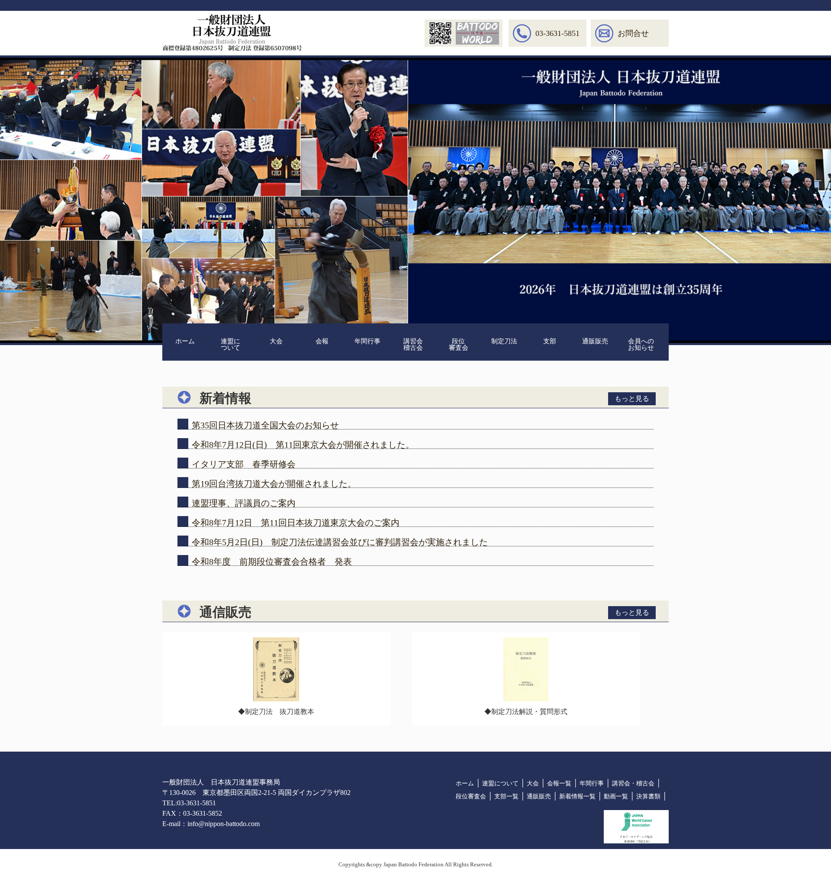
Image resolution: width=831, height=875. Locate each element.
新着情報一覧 (577, 796)
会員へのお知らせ (641, 344)
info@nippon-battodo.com (223, 823)
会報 (322, 341)
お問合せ (633, 33)
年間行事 (367, 341)
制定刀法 (504, 341)
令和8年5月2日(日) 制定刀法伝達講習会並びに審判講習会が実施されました (340, 542)
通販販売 (595, 341)
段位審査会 (458, 344)
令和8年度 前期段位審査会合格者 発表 (272, 561)
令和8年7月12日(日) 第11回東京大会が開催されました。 (303, 444)
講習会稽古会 (413, 344)
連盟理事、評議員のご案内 (244, 503)
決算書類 (648, 796)
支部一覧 (506, 796)
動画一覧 (616, 796)
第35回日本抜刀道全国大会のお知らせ (265, 425)
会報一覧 (559, 783)
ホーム (185, 341)
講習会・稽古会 (633, 783)
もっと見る (632, 398)
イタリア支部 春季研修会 (244, 464)
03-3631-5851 (557, 33)
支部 (549, 341)
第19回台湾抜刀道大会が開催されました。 (274, 483)
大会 (276, 341)
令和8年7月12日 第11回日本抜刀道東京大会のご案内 (295, 522)
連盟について (230, 344)
